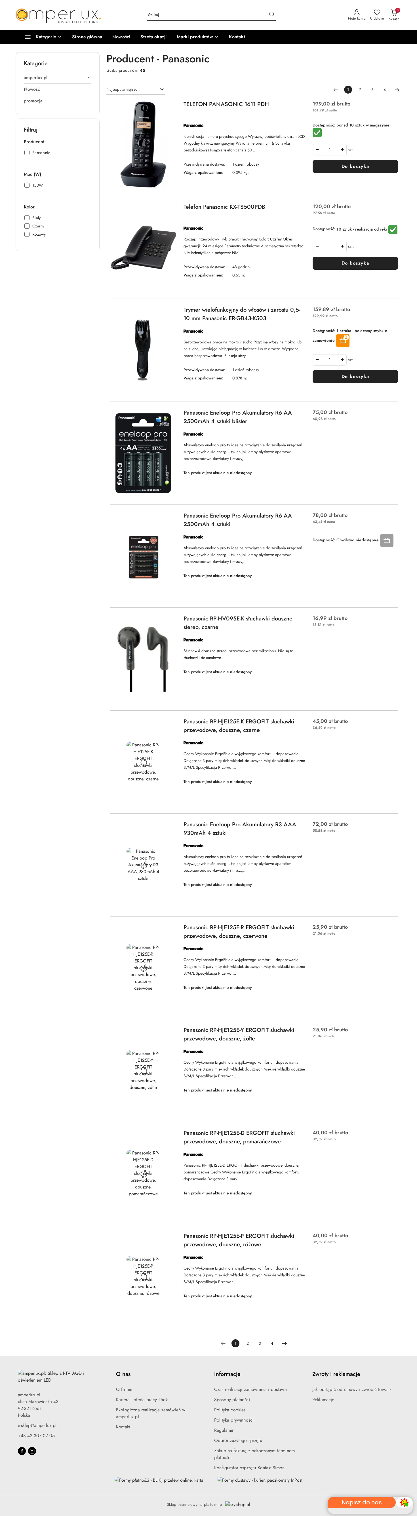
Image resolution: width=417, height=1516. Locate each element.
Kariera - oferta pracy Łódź (142, 1399)
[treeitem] (57, 77)
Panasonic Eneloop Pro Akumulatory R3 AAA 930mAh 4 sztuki (240, 828)
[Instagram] (32, 1451)
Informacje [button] (227, 1374)
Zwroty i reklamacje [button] (336, 1374)
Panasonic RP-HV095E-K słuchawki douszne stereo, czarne (238, 623)
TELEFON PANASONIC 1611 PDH (226, 104)
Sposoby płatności (232, 1399)
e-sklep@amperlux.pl (37, 1425)
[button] (197, 37)
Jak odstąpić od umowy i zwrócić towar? (351, 1389)
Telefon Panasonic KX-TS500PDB (224, 207)
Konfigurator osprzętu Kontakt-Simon (249, 1467)
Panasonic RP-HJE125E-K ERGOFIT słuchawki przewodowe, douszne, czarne (239, 725)
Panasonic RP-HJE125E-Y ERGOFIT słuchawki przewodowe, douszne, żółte (239, 1034)
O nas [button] (123, 1374)
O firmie (124, 1389)
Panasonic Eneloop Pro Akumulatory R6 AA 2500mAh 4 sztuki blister (238, 417)
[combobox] (135, 89)
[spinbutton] (330, 149)
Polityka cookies (230, 1410)
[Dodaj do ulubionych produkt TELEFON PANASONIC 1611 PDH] (170, 106)
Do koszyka (355, 166)
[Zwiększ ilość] (342, 149)
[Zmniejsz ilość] (317, 149)
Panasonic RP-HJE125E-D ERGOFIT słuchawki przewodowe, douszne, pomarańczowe (239, 1137)
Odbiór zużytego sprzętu (238, 1440)
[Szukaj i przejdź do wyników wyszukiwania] (272, 15)
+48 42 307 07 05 (36, 1435)
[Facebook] (22, 1451)
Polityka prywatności (234, 1420)
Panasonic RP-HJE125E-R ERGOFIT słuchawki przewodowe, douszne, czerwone (239, 931)
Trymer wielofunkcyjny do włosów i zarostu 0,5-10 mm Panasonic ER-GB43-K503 (242, 314)
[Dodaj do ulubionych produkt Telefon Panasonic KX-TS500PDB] (170, 209)
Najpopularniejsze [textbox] (121, 89)
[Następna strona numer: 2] (397, 90)
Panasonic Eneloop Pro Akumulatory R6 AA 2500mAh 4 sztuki (238, 520)
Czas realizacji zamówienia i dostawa (250, 1389)
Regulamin (224, 1430)
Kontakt (123, 1427)
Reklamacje (323, 1399)
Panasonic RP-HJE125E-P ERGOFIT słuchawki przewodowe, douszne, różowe (239, 1240)
